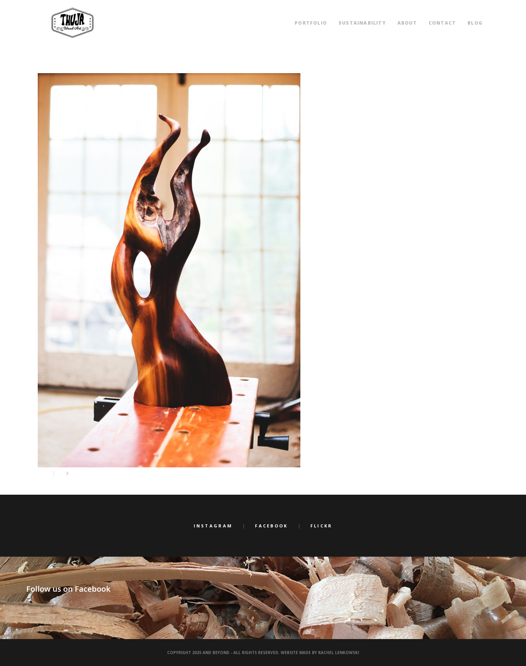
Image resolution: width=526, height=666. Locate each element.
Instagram (213, 526)
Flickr (321, 526)
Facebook (271, 526)
